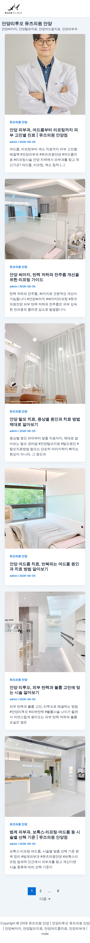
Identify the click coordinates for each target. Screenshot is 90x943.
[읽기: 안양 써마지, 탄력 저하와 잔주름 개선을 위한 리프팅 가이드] (45, 219)
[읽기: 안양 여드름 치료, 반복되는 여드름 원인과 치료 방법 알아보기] (45, 508)
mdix (45, 934)
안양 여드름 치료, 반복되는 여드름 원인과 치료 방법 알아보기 (44, 566)
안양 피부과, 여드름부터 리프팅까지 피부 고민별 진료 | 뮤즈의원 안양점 (44, 132)
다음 (45, 899)
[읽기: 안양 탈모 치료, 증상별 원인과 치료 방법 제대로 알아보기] (45, 363)
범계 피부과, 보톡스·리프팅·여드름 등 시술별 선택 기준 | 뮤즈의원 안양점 (45, 834)
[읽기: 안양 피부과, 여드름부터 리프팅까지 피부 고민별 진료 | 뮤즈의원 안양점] (45, 74)
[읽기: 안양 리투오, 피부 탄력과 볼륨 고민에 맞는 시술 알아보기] (45, 632)
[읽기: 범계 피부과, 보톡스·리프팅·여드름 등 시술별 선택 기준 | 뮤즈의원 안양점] (45, 776)
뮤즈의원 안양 (18, 122)
